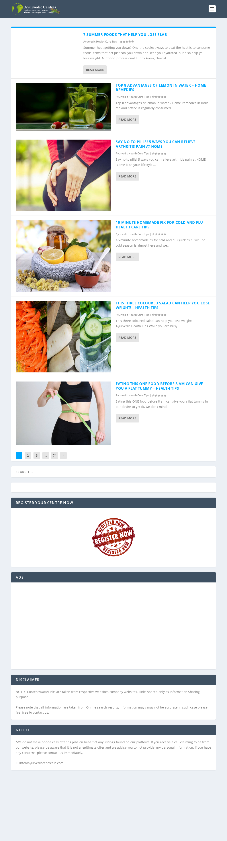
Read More (95, 70)
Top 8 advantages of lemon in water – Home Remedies (161, 87)
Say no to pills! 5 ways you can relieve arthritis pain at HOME (156, 144)
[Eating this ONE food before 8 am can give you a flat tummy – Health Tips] (63, 413)
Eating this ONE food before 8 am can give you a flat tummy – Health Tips (159, 386)
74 (54, 455)
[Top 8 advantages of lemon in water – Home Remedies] (63, 106)
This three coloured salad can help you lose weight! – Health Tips (163, 305)
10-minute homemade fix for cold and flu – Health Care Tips (161, 225)
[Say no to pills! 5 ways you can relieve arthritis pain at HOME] (63, 175)
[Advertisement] (113, 629)
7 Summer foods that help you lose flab (125, 34)
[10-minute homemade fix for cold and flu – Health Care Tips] (63, 256)
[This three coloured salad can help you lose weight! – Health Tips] (63, 336)
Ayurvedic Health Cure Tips (100, 41)
